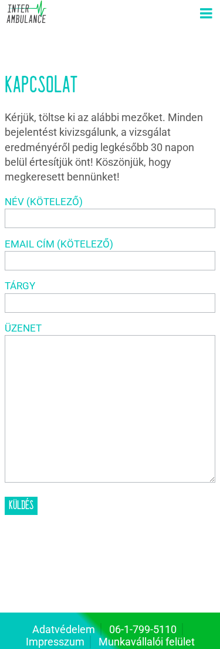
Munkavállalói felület (147, 641)
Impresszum (55, 641)
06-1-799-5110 (143, 629)
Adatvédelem (63, 629)
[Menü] (206, 14)
